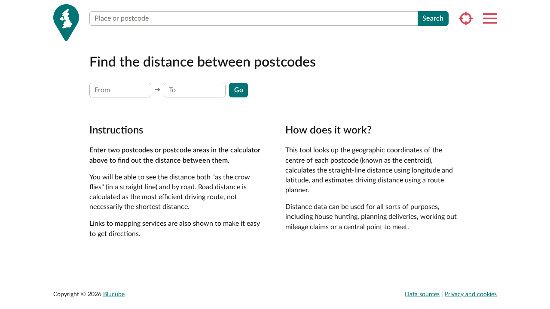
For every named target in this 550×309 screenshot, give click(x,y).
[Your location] (466, 18)
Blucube (114, 294)
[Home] (66, 22)
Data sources (422, 294)
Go (238, 90)
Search (432, 18)
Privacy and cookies (471, 294)
